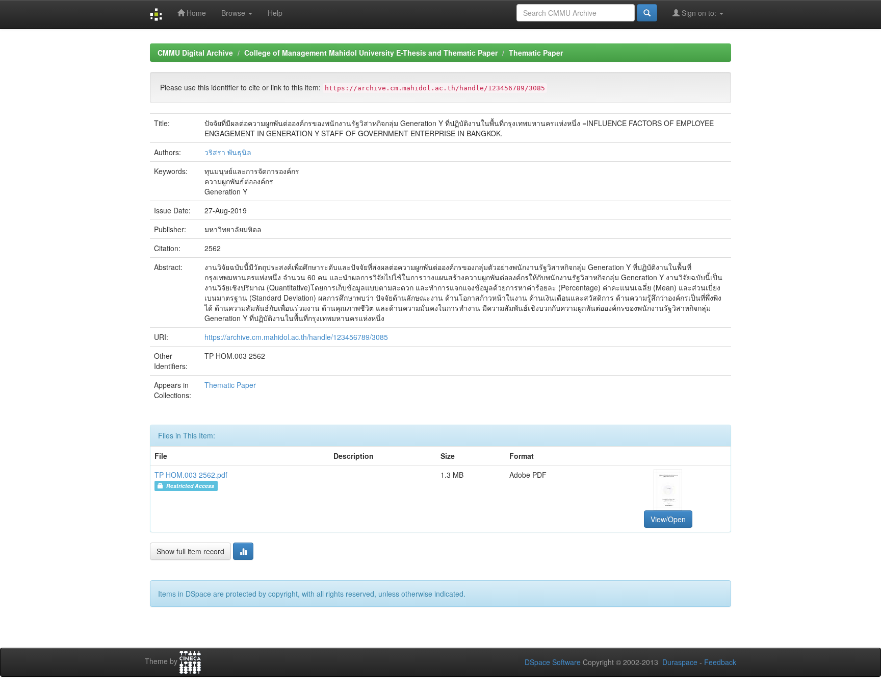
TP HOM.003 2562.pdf (190, 475)
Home (195, 13)
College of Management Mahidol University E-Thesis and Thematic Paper (371, 52)
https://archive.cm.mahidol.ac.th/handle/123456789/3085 (296, 337)
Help (275, 13)
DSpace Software (553, 662)
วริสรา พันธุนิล (227, 152)
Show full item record (190, 551)
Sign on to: (699, 13)
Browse (234, 13)
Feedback (720, 662)
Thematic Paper (536, 52)
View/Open (668, 519)
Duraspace (679, 662)
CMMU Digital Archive (195, 52)
